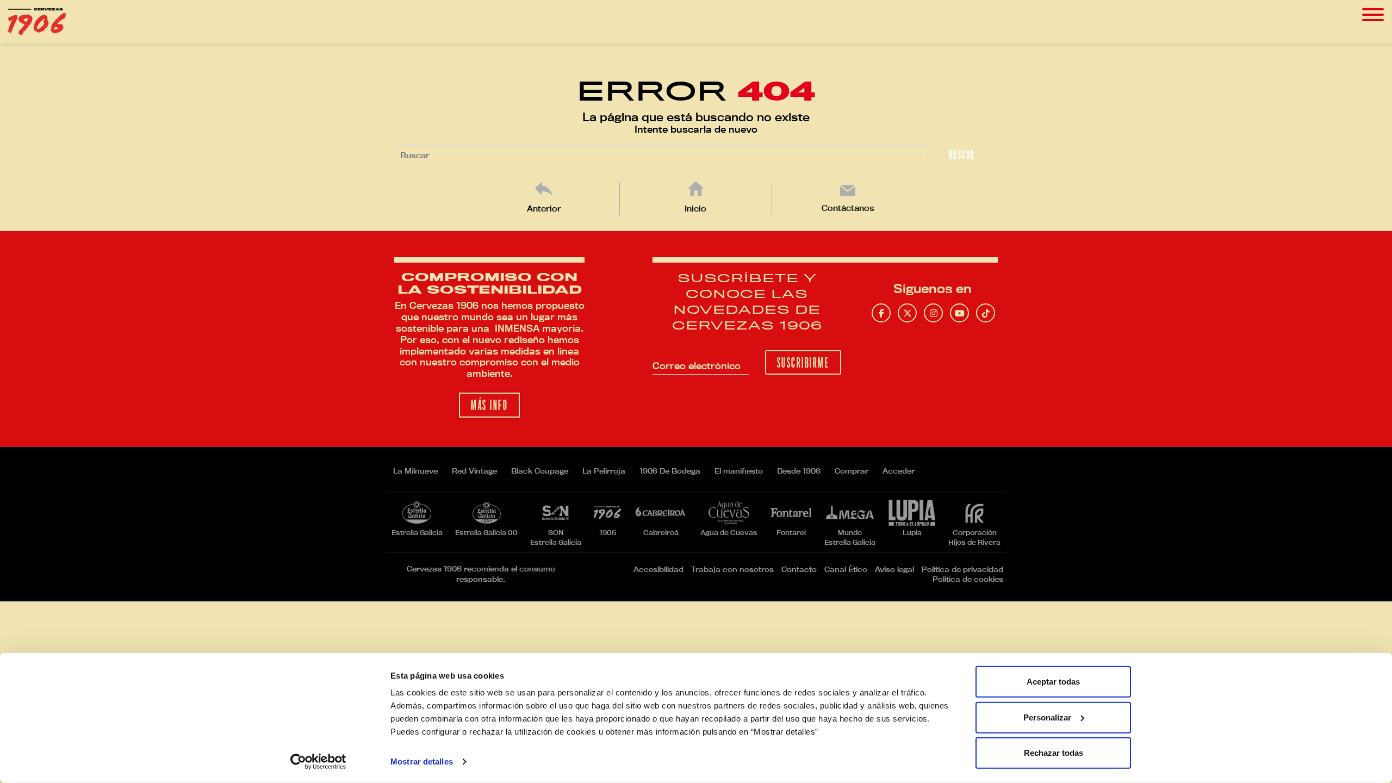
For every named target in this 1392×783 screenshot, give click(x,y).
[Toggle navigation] (1373, 15)
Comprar (851, 471)
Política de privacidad (962, 569)
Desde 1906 (799, 471)
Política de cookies (968, 579)
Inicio (695, 208)
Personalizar (1047, 717)
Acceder (899, 471)
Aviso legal (894, 569)
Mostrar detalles (421, 761)
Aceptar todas (1053, 681)
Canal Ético (845, 569)
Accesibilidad (658, 569)
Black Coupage (539, 471)
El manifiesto (738, 471)
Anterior (544, 208)
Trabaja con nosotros (732, 569)
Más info (489, 405)
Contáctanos (848, 208)
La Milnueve (415, 471)
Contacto (799, 569)
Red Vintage (474, 471)
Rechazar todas (1053, 752)
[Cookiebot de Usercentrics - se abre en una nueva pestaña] (318, 762)
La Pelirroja (603, 471)
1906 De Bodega (669, 471)
